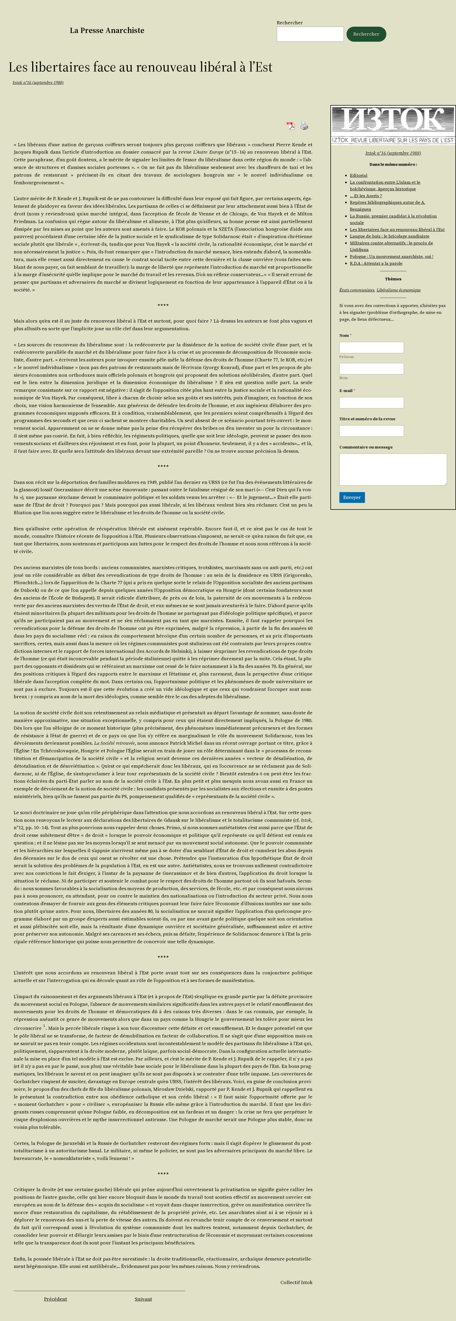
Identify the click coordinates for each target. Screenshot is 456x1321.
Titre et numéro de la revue (367, 418)
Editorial (358, 175)
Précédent (55, 1299)
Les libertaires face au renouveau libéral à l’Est (397, 229)
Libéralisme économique (399, 290)
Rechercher (290, 22)
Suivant (143, 1299)
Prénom (346, 357)
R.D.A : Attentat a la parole (376, 263)
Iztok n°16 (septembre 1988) (38, 82)
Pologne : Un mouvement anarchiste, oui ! (391, 256)
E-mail (347, 390)
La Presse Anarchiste (107, 30)
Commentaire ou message (366, 447)
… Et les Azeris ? (366, 196)
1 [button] (44, 1025)
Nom (343, 378)
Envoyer (352, 497)
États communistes (356, 290)
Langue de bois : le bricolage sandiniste (389, 236)
